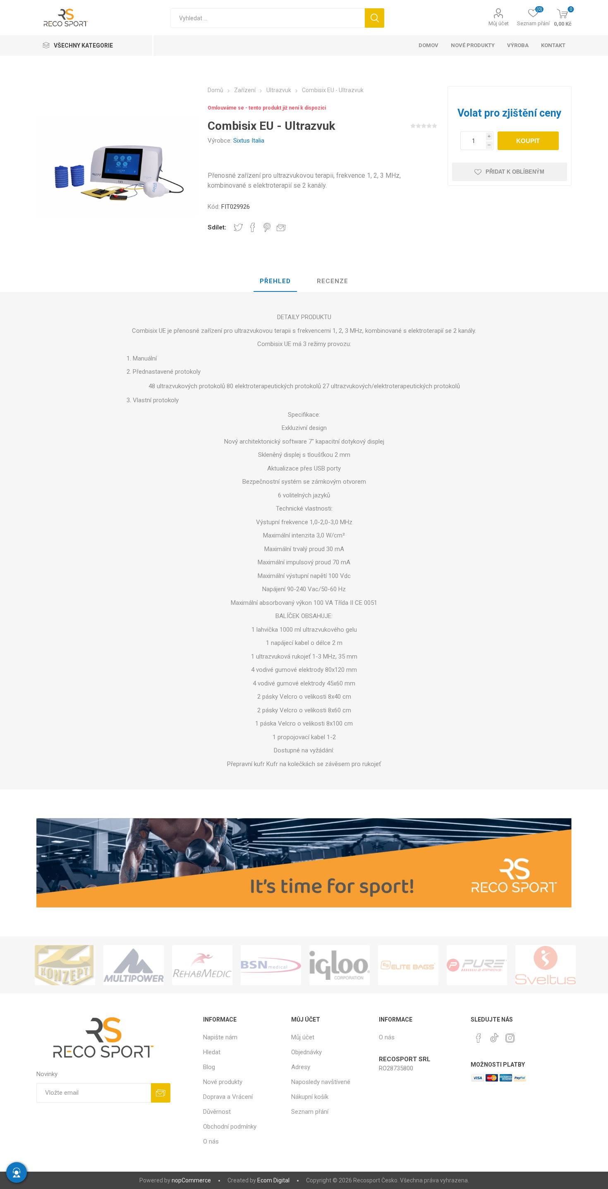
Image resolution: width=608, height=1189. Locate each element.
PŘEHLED (275, 281)
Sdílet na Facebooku (252, 227)
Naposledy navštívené (320, 1082)
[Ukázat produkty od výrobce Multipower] (65, 965)
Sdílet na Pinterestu (267, 227)
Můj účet (498, 23)
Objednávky (306, 1052)
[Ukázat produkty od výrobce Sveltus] (477, 965)
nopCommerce (191, 1180)
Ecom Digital (273, 1180)
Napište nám (220, 1037)
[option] (65, 965)
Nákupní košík (309, 1097)
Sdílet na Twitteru (238, 227)
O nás (211, 1141)
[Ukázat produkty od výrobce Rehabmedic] (133, 965)
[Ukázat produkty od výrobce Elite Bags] (339, 965)
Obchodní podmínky (229, 1126)
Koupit (528, 140)
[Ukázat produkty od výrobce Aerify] (545, 965)
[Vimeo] (494, 1035)
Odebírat (160, 1093)
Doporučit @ (281, 227)
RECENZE (332, 281)
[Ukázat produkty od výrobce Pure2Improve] (408, 965)
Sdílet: (217, 227)
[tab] (275, 281)
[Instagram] (510, 1038)
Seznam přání (309, 1111)
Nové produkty (222, 1082)
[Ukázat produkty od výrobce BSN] (202, 965)
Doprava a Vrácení (228, 1097)
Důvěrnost (217, 1111)
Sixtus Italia (248, 140)
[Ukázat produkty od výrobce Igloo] (271, 965)
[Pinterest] (478, 1038)
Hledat (374, 18)
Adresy (300, 1067)
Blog (209, 1067)
